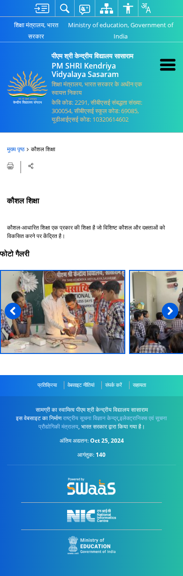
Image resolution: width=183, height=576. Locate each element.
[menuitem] (42, 8)
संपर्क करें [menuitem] (113, 384)
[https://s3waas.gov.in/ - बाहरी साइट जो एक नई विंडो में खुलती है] (91, 486)
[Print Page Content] (11, 165)
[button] (13, 311)
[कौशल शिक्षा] (62, 312)
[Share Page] (31, 165)
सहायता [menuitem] (139, 384)
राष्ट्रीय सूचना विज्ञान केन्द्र (90, 418)
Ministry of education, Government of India (120, 30)
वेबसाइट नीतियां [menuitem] (81, 384)
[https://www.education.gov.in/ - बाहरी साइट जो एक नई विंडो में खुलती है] (91, 545)
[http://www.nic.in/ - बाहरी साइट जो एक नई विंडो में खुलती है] (91, 516)
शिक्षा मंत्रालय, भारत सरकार (36, 30)
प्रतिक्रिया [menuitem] (47, 384)
